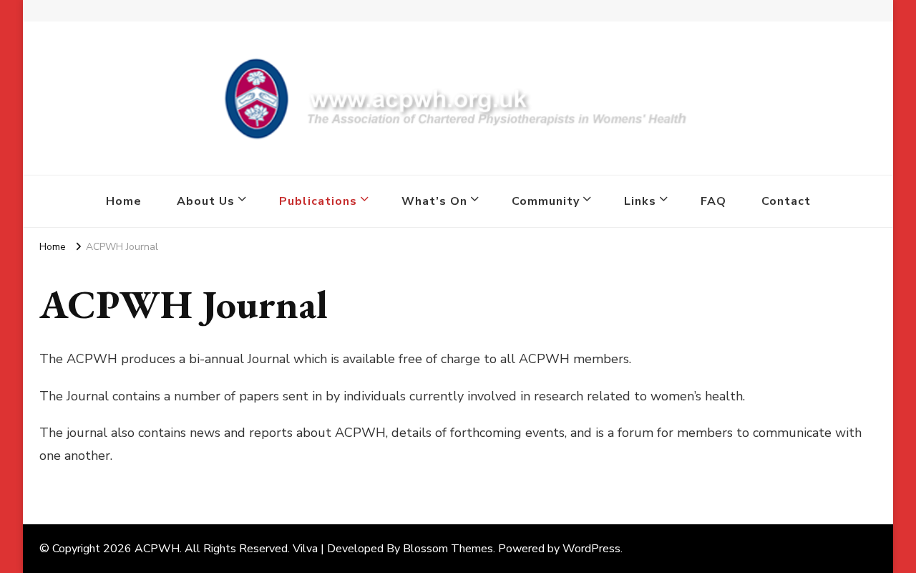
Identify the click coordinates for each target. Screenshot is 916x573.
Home (124, 201)
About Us (206, 201)
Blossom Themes (448, 549)
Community (546, 201)
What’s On (434, 201)
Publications (318, 201)
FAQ (713, 201)
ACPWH (157, 549)
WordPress (591, 549)
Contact (786, 201)
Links (640, 201)
